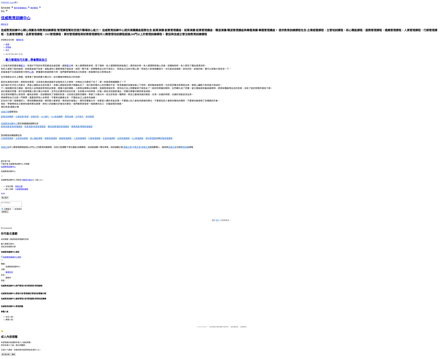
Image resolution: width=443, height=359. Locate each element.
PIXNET (204, 327)
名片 (7, 50)
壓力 (23, 65)
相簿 (7, 44)
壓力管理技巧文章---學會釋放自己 (26, 59)
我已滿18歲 (5, 354)
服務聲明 (243, 327)
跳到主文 (4, 24)
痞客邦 (25, 180)
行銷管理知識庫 (21, 189)
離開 (13, 354)
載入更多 (5, 198)
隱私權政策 (234, 327)
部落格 (8, 47)
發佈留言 (5, 212)
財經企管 (19, 186)
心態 (31, 72)
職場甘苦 (20, 40)
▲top (3, 193)
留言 (30, 180)
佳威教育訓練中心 (15, 18)
